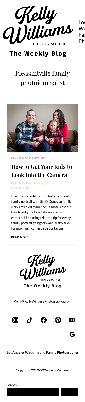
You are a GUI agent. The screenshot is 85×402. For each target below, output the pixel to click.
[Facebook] (44, 320)
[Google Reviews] (72, 334)
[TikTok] (30, 320)
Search (12, 385)
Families (17, 158)
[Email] (72, 320)
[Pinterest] (58, 320)
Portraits (32, 158)
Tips (43, 158)
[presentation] (42, 128)
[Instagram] (15, 320)
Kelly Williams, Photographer (33, 183)
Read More (22, 237)
